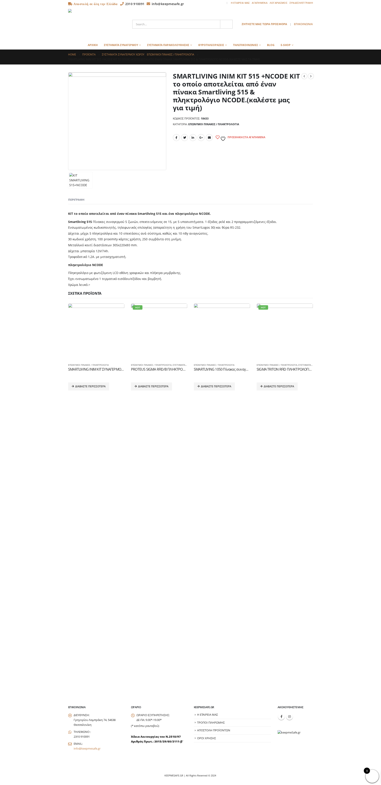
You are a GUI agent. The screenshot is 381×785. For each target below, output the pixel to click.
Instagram (289, 716)
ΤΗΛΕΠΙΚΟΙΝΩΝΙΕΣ (245, 45)
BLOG (271, 45)
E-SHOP (286, 45)
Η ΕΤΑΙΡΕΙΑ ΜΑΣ (240, 2)
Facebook (176, 137)
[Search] (226, 24)
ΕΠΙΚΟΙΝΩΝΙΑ (303, 24)
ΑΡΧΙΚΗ (93, 45)
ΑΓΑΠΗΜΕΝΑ (259, 2)
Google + (201, 137)
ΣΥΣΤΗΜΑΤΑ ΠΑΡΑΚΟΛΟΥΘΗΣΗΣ (168, 45)
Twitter (184, 137)
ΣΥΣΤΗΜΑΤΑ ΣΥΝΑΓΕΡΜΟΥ (121, 45)
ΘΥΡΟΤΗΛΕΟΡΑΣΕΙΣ (211, 45)
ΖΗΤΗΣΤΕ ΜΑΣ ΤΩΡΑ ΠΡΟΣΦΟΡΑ (264, 24)
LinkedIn (192, 137)
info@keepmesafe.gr (87, 748)
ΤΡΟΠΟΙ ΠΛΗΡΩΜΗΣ (211, 722)
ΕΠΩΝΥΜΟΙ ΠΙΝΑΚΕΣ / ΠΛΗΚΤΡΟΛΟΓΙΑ (213, 124)
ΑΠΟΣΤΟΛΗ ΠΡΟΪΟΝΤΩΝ (213, 730)
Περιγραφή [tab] (76, 200)
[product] (96, 331)
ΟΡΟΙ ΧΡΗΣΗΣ (206, 738)
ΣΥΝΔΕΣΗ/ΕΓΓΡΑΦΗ (301, 2)
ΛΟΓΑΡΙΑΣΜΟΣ (278, 2)
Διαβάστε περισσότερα (90, 386)
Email (209, 137)
